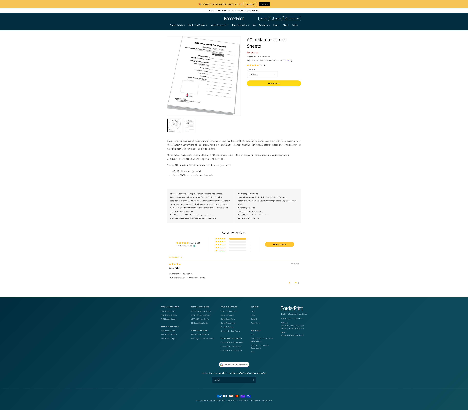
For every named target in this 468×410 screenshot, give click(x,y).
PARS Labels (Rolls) (168, 311)
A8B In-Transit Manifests (200, 334)
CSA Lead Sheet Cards (199, 323)
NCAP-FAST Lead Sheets (200, 319)
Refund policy (232, 400)
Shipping (250, 56)
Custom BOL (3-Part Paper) (231, 346)
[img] (175, 264)
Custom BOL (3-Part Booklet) (232, 342)
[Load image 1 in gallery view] (174, 125)
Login (253, 311)
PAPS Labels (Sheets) (169, 334)
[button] (253, 65)
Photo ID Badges (227, 327)
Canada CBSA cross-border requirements (192, 175)
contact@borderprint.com (296, 314)
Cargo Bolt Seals (227, 315)
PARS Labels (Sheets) (169, 315)
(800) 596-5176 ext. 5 (295, 318)
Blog (252, 352)
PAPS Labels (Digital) (169, 338)
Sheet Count (251, 70)
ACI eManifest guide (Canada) (186, 171)
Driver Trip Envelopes (229, 311)
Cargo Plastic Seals (228, 323)
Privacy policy (243, 400)
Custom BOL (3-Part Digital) (231, 350)
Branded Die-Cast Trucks (230, 331)
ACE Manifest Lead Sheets (200, 315)
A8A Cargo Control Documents (202, 338)
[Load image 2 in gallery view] (189, 125)
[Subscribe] (253, 380)
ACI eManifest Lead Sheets (201, 311)
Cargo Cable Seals (228, 319)
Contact (254, 319)
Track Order (255, 323)
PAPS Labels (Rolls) (168, 331)
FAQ (252, 334)
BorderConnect (220, 400)
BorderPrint (204, 400)
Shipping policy (267, 400)
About (253, 315)
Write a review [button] (279, 244)
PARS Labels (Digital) (169, 319)
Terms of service (255, 400)
